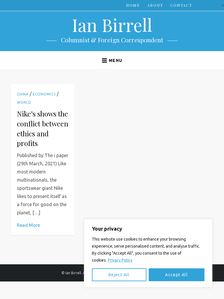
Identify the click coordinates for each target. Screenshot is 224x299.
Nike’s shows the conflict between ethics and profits (42, 128)
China (23, 94)
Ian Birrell (112, 24)
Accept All (176, 274)
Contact (181, 5)
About (155, 5)
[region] (148, 253)
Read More (28, 225)
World (24, 102)
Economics (44, 94)
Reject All (119, 274)
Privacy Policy (120, 260)
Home (133, 5)
